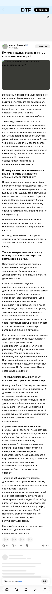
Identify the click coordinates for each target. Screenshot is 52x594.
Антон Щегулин (17, 45)
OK (44, 581)
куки (20, 581)
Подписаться (42, 46)
